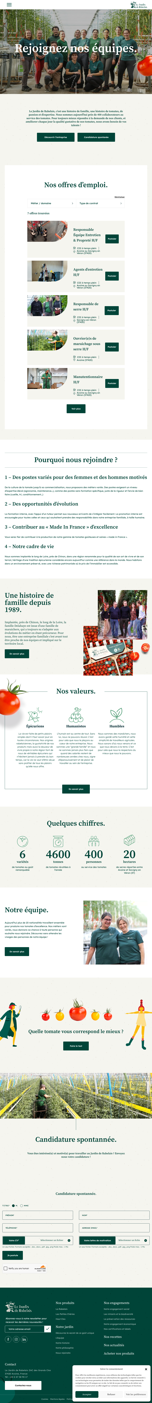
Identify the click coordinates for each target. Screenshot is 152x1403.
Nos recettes (113, 1337)
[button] (146, 1369)
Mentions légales (57, 1399)
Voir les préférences (136, 1394)
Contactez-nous (23, 1385)
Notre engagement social (116, 1309)
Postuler (112, 238)
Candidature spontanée (96, 137)
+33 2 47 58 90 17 (19, 1377)
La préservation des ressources (119, 1319)
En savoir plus (17, 653)
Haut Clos (60, 1319)
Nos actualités (114, 1345)
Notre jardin (64, 1327)
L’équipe (60, 1338)
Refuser (111, 1394)
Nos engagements (116, 1303)
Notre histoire (62, 1343)
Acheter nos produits (119, 1354)
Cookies (44, 1399)
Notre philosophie (64, 1347)
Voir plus (76, 408)
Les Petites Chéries (65, 1314)
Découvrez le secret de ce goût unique (75, 1333)
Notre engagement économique (120, 1324)
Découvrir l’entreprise (55, 137)
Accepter (86, 1394)
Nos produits (65, 1303)
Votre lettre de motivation (97, 1240)
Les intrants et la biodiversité (118, 1314)
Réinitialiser (120, 197)
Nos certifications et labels (117, 1329)
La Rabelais (61, 1309)
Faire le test (76, 1046)
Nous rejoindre (63, 1353)
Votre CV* (14, 1240)
